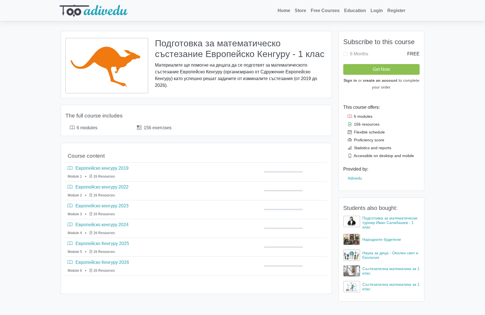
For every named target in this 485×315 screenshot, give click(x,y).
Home (284, 10)
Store (300, 10)
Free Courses (325, 10)
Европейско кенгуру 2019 (101, 168)
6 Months (359, 53)
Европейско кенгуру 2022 (101, 187)
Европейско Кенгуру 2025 (101, 243)
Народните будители (381, 239)
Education (355, 10)
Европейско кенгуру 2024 (101, 224)
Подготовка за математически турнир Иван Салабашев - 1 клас (389, 222)
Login (376, 10)
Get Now (381, 69)
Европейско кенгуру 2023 (101, 205)
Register (396, 10)
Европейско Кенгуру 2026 (101, 262)
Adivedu (355, 178)
